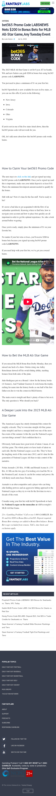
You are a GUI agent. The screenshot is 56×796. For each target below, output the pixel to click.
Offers (5, 21)
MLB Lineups (6, 689)
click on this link (24, 176)
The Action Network (10, 694)
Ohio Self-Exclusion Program (15, 768)
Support (5, 714)
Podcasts (6, 718)
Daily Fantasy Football (11, 667)
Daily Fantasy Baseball (11, 671)
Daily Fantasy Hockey (11, 685)
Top (28, 791)
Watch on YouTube (18, 752)
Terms (23, 785)
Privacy (29, 785)
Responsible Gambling (10, 727)
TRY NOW (45, 3)
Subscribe (6, 723)
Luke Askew (8, 39)
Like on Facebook (17, 745)
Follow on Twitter (18, 739)
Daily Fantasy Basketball (12, 676)
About (4, 709)
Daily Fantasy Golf (9, 680)
